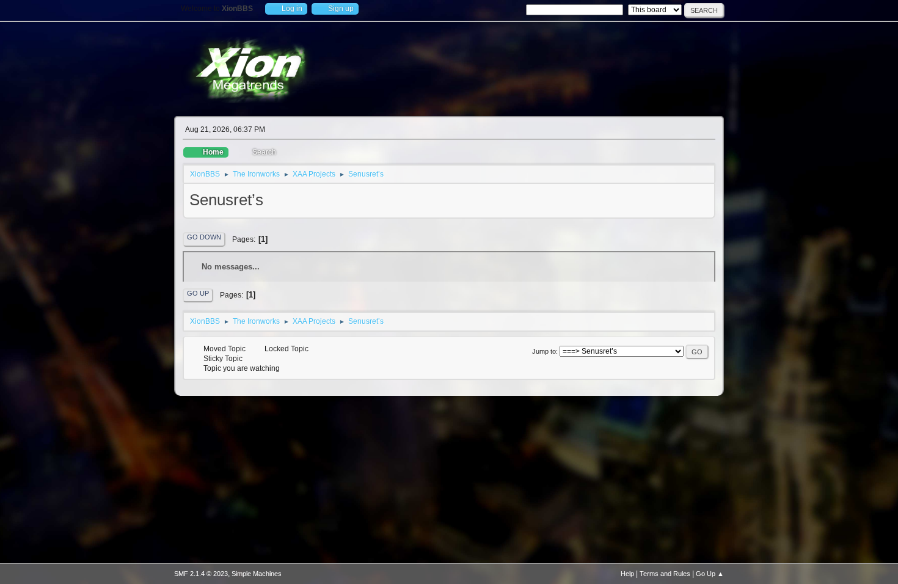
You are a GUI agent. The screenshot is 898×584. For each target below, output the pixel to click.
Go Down (204, 237)
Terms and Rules (665, 573)
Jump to (544, 351)
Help (627, 573)
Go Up (198, 293)
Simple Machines (257, 573)
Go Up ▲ (710, 573)
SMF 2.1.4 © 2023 (201, 573)
